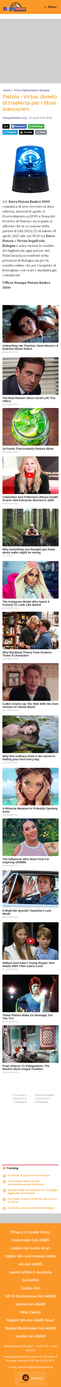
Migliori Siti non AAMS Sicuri (30, 1320)
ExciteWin (30, 1280)
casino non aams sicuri (30, 1248)
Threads (28, 132)
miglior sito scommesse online (30, 1256)
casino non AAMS (31, 1304)
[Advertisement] (30, 51)
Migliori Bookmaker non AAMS (30, 1328)
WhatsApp (37, 126)
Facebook (20, 126)
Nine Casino (30, 1312)
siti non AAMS (30, 1264)
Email (42, 132)
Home (7, 90)
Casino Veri (30, 1288)
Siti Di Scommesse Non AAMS (30, 1296)
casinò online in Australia (30, 1272)
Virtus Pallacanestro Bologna (31, 90)
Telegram (11, 132)
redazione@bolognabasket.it (35, 1367)
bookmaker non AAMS (30, 1240)
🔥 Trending (10, 1168)
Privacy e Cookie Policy (30, 1232)
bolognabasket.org (15, 117)
